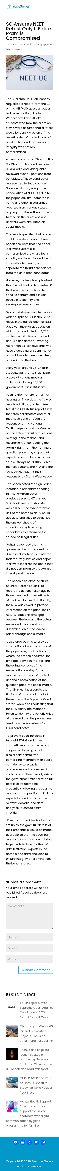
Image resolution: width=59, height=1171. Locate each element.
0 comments (14, 49)
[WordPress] (36, 1142)
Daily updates (44, 44)
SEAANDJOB (15, 44)
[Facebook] (15, 1142)
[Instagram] (29, 1142)
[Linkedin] (22, 1142)
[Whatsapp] (43, 1142)
